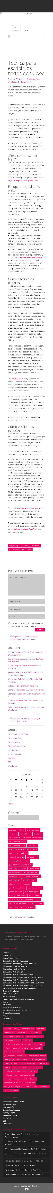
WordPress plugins (27, 907)
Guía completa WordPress (30, 545)
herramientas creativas (17, 868)
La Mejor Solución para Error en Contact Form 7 (24, 1174)
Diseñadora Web (33, 79)
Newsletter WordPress (12, 1007)
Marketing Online (14, 754)
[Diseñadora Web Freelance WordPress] (22, 917)
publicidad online (15, 892)
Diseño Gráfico (14, 742)
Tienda (6, 1015)
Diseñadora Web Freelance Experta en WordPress (23, 977)
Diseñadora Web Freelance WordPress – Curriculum (23, 983)
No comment (25, 82)
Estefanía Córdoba (15, 79)
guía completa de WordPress (25, 529)
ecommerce (13, 853)
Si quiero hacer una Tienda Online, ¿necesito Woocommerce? (22, 1135)
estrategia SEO (32, 857)
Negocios (11, 758)
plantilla (25, 880)
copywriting (13, 545)
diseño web (32, 845)
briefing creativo (33, 830)
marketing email (15, 872)
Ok (27, 1189)
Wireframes (7, 1018)
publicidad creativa (35, 888)
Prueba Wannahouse (11, 1013)
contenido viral (25, 834)
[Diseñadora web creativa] (26, 639)
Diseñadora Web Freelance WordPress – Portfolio (23, 985)
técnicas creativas (15, 899)
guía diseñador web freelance (20, 549)
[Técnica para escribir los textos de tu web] (26, 46)
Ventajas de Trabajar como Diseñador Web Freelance (26, 1161)
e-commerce (32, 849)
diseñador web (14, 838)
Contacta (7, 955)
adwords (12, 830)
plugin (33, 880)
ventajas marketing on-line (18, 903)
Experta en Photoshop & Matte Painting (19, 988)
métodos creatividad (32, 876)
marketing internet (30, 872)
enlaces (24, 853)
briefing (21, 830)
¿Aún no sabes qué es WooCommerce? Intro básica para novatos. (25, 1154)
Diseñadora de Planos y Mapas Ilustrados (19, 963)
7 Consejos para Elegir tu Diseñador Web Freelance (25, 1149)
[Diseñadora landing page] (26, 721)
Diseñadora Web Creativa (13, 972)
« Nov (10, 804)
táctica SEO (16, 378)
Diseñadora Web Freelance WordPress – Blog (21, 980)
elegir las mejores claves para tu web (23, 180)
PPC (19, 884)
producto (26, 884)
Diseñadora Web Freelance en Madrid (18, 974)
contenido (13, 834)
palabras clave (14, 880)
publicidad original (32, 892)
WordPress (12, 82)
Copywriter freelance (11, 958)
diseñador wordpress (17, 845)
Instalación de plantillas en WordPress (23, 686)
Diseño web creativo (16, 849)
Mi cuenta (7, 1005)
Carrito (6, 952)
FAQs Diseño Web (10, 994)
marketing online (15, 876)
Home (5, 1002)
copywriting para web (29, 508)
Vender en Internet (32, 899)
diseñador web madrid (17, 841)
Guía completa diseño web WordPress (18, 999)
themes (38, 895)
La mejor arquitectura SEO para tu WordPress (26, 690)
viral (40, 903)
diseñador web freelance (32, 257)
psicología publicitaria (17, 888)
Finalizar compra (9, 996)
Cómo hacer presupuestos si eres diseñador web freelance (24, 1142)
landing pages (34, 868)
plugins (12, 884)
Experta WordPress (11, 991)
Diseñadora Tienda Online (18, 734)
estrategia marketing (16, 857)
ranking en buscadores (17, 895)
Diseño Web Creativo (16, 746)
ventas (33, 903)
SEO (9, 762)
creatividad (38, 834)
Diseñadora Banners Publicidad (15, 961)
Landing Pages (13, 750)
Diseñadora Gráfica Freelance (15, 966)
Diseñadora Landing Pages (14, 969)
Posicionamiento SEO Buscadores (16, 1010)
